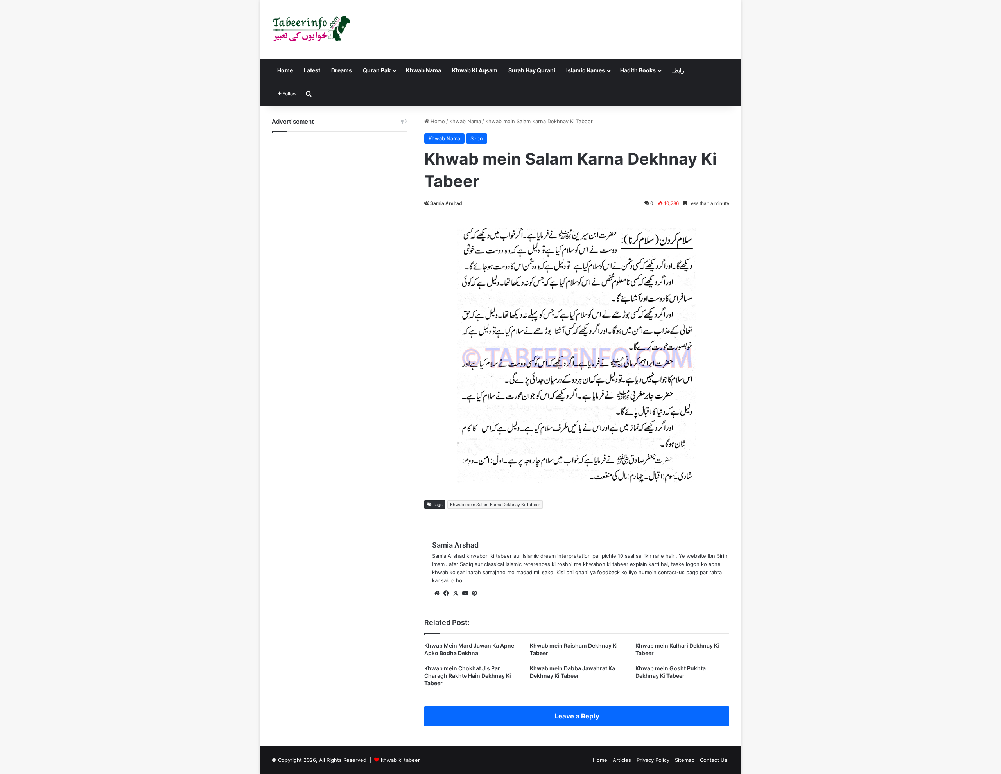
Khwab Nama (423, 70)
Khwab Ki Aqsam (474, 70)
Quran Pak (377, 70)
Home (285, 70)
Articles (622, 760)
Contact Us (713, 760)
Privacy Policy (653, 760)
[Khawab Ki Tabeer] (311, 29)
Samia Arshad (446, 203)
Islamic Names (585, 70)
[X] (455, 593)
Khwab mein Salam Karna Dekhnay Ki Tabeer (495, 504)
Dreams (341, 70)
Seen (476, 138)
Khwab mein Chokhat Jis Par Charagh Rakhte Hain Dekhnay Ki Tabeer (467, 675)
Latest (312, 70)
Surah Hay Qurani (531, 70)
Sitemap (684, 760)
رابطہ (677, 70)
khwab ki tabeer (400, 760)
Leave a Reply (576, 716)
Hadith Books (638, 70)
